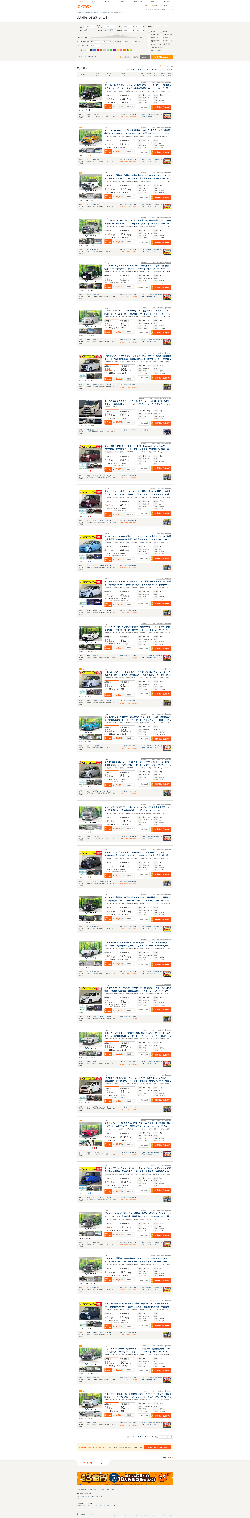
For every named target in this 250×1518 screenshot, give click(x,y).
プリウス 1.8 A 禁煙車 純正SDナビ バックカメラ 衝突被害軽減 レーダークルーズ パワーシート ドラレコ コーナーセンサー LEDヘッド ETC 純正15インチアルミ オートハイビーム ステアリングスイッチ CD (137, 1350)
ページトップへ (167, 1457)
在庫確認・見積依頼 (160, 107)
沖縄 (78, 1498)
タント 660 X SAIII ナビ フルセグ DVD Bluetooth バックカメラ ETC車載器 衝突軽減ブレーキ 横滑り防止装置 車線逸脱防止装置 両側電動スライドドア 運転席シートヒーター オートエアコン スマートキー (137, 448)
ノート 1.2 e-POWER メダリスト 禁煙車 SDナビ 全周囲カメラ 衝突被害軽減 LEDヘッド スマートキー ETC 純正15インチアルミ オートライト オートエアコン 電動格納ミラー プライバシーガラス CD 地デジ (137, 132)
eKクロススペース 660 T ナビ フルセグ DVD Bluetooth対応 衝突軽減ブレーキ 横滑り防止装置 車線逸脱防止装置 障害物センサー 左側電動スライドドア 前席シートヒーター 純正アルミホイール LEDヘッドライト (137, 357)
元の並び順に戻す (83, 74)
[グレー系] (104, 50)
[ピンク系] (121, 50)
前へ (163, 69)
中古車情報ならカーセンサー (83, 1505)
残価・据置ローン (139, 42)
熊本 (89, 1496)
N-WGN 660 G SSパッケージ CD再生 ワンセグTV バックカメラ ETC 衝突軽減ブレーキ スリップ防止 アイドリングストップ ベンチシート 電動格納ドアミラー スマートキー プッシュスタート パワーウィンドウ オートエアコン (137, 764)
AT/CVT (161, 26)
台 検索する (163, 57)
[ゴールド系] (131, 50)
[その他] (128, 50)
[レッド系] (98, 50)
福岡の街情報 (93, 1489)
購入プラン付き (167, 41)
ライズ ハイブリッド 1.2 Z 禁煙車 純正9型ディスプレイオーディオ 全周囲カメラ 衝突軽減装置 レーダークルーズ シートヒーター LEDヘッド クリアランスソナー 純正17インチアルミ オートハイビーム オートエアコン (137, 1034)
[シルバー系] (108, 50)
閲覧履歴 (156, 5)
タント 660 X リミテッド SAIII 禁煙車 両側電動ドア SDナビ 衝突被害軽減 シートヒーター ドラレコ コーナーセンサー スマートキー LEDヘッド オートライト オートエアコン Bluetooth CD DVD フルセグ (137, 267)
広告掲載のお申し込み (168, 1515)
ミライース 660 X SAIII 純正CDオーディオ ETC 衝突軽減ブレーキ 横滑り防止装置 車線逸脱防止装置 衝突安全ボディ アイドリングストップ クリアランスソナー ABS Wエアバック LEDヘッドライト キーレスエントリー (137, 538)
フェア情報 (145, 430)
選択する (89, 26)
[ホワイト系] (88, 50)
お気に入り (167, 5)
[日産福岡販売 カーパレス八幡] (167, 434)
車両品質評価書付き (155, 41)
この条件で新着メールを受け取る (130, 57)
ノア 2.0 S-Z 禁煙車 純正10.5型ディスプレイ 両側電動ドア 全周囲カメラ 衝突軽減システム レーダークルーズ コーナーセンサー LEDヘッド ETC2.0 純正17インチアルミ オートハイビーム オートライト (137, 899)
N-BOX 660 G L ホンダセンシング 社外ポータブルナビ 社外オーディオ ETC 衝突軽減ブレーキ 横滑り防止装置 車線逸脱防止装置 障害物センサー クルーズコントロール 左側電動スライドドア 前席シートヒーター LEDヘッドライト (137, 1305)
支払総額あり (154, 34)
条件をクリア (145, 57)
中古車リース (118, 1505)
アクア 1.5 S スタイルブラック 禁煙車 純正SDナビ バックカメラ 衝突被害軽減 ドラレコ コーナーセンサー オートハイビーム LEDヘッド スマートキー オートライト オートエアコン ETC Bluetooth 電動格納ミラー (137, 628)
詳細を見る (130, 106)
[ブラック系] (91, 50)
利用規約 (125, 1515)
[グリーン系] (111, 50)
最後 (156, 69)
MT (168, 26)
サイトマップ (170, 9)
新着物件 (153, 31)
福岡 (78, 1496)
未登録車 (165, 31)
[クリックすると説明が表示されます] (81, 37)
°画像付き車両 (155, 47)
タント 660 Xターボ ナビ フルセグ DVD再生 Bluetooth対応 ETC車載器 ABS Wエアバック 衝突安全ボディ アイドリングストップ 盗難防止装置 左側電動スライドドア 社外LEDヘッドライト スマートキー (137, 493)
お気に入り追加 (144, 107)
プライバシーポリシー (117, 1515)
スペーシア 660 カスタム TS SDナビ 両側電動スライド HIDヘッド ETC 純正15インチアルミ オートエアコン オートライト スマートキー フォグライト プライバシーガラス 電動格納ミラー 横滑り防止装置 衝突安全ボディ (137, 312)
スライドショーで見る (167, 66)
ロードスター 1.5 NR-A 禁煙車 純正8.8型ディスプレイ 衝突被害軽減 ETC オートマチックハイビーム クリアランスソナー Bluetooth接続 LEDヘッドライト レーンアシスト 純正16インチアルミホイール (137, 944)
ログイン (148, 5)
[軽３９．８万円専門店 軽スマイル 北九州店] (167, 389)
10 (153, 69)
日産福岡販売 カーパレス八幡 (94, 430)
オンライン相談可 (155, 50)
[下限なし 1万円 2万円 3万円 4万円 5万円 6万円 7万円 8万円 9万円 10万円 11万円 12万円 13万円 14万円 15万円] (95, 41)
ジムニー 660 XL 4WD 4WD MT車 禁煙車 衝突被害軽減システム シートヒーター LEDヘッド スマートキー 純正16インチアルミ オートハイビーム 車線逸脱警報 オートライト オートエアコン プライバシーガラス (137, 222)
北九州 (85, 30)
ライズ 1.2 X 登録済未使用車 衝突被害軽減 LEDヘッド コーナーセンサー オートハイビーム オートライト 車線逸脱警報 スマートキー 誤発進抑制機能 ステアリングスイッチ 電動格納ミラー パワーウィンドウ (137, 177)
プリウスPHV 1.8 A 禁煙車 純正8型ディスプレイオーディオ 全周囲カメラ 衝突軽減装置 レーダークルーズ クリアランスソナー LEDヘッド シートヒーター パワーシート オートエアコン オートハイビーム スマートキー (137, 719)
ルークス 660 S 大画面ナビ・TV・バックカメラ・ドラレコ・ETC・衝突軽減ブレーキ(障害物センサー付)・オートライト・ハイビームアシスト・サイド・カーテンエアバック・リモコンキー (137, 403)
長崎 (86, 1496)
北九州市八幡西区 (108, 30)
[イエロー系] (118, 50)
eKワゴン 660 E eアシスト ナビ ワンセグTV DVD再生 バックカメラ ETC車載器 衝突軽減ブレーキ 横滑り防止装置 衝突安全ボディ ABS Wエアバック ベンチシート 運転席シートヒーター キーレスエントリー (137, 1080)
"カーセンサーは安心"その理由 (135, 1515)
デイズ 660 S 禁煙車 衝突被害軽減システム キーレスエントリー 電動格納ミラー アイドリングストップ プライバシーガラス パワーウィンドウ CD (137, 1395)
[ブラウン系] (101, 50)
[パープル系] (114, 50)
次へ (168, 69)
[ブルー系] (94, 50)
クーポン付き (166, 37)
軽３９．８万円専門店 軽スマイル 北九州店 (99, 385)
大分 (93, 1496)
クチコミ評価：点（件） (128, 114)
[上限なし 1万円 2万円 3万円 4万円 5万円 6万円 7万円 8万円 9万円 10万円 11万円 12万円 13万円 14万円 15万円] (106, 41)
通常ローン (128, 42)
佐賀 (82, 1496)
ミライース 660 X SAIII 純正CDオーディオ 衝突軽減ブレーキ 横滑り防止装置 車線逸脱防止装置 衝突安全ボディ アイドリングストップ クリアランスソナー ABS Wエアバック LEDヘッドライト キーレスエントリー (137, 989)
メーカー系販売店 (167, 34)
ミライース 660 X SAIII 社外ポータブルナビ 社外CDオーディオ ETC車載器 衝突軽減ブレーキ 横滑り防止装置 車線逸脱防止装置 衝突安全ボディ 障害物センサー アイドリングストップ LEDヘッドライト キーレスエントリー (137, 583)
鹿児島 (100, 1496)
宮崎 (97, 1496)
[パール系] (84, 50)
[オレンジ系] (124, 50)
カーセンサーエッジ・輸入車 (98, 1505)
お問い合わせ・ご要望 (156, 1515)
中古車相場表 (82, 1489)
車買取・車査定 (110, 1505)
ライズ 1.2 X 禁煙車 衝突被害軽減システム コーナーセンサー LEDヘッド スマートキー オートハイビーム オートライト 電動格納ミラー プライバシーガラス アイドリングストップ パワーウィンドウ (137, 1260)
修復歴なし (154, 37)
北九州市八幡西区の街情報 (107, 1489)
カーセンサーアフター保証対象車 (159, 44)
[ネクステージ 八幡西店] (167, 119)
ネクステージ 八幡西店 (93, 114)
